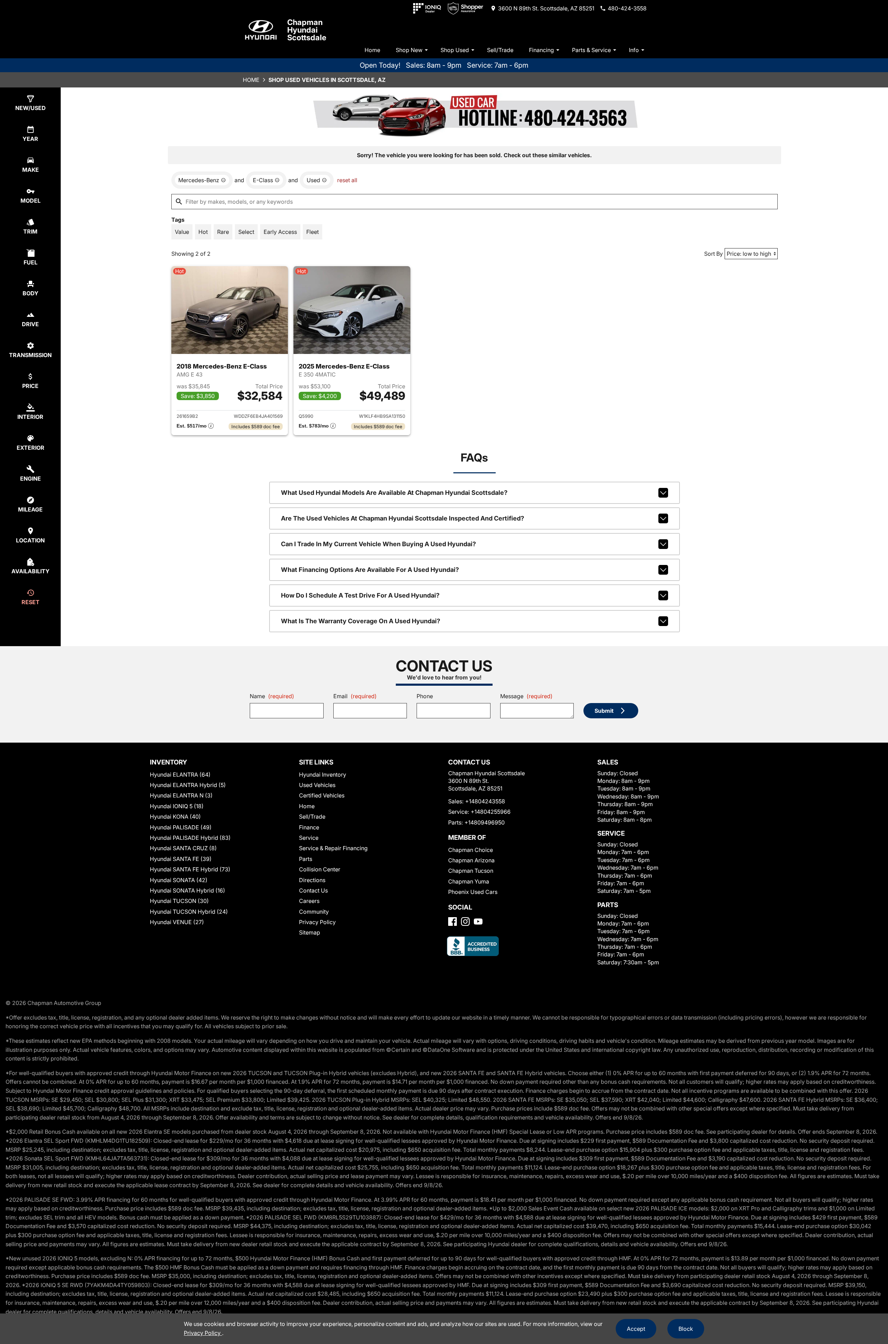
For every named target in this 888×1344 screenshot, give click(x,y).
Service (308, 837)
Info (634, 50)
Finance (309, 827)
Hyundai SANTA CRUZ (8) (183, 848)
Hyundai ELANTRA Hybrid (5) (188, 784)
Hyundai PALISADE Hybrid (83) (190, 837)
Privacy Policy (317, 922)
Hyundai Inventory (322, 774)
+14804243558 (485, 801)
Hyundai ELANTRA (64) (180, 774)
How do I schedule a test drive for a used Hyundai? (360, 595)
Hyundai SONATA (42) (178, 880)
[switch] (182, 231)
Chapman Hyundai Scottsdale (306, 29)
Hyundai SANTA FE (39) (181, 858)
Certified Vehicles (321, 795)
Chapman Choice (470, 849)
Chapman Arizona (471, 860)
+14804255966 (491, 811)
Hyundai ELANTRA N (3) (181, 795)
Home (372, 50)
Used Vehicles (317, 784)
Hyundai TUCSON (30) (179, 900)
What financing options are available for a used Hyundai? (370, 569)
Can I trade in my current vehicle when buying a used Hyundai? (378, 544)
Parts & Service (591, 50)
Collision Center (319, 869)
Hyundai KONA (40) (175, 816)
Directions (312, 880)
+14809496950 (484, 822)
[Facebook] (452, 921)
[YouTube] (478, 921)
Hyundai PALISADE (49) (181, 827)
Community (314, 911)
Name (272, 696)
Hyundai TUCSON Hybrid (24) (189, 911)
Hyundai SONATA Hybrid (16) (187, 890)
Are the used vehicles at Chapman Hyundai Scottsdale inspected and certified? (402, 518)
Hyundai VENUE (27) (177, 922)
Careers (309, 900)
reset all (347, 180)
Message (526, 696)
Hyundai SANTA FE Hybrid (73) (190, 869)
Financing (541, 50)
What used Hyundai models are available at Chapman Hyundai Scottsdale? (394, 492)
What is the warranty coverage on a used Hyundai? (360, 621)
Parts (305, 858)
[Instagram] (465, 921)
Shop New (409, 50)
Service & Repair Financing (333, 848)
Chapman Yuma (468, 881)
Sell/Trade (500, 50)
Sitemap (309, 932)
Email (355, 696)
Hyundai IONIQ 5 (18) (177, 806)
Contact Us (313, 890)
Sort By (713, 253)
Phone (425, 696)
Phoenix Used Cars (472, 891)
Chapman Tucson (470, 870)
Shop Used (455, 50)
